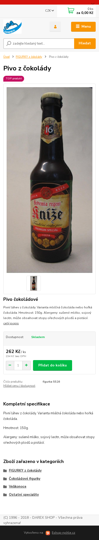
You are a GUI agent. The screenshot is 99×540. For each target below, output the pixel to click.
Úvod (6, 57)
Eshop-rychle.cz (63, 533)
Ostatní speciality (24, 494)
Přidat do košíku (52, 365)
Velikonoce (17, 486)
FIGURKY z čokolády (29, 57)
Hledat (85, 43)
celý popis (11, 323)
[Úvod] (22, 27)
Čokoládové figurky (24, 478)
